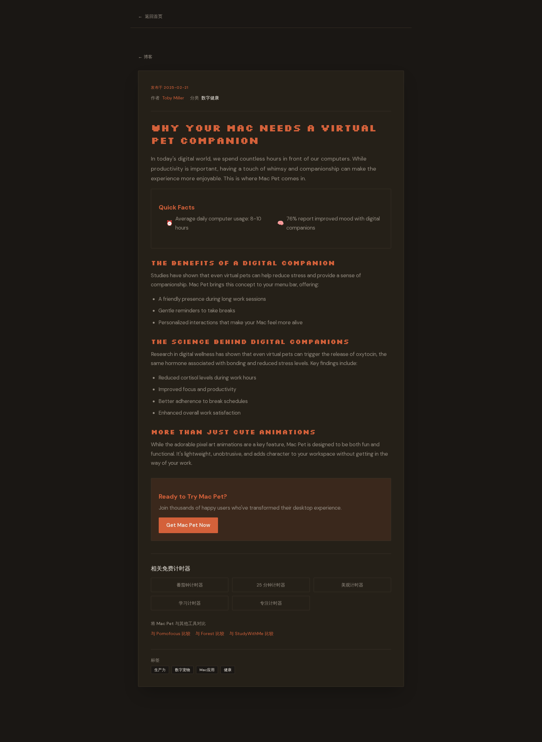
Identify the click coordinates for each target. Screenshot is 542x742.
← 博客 (145, 57)
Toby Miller (173, 98)
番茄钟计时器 (190, 585)
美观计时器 (352, 585)
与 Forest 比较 (209, 633)
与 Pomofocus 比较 (170, 633)
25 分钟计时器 (271, 585)
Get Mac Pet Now (188, 525)
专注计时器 (271, 603)
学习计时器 (190, 603)
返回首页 (150, 16)
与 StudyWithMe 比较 (251, 633)
